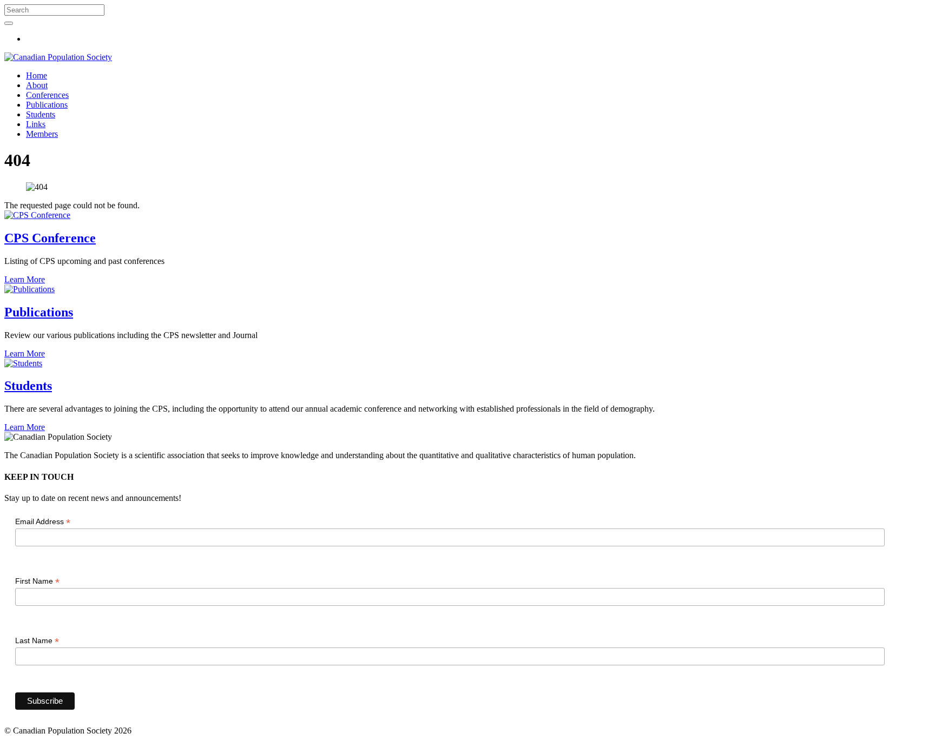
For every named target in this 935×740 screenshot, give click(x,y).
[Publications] (29, 289)
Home (36, 75)
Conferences (47, 95)
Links (35, 124)
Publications (47, 104)
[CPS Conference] (37, 215)
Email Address (42, 522)
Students (40, 114)
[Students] (23, 363)
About (37, 85)
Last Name (37, 641)
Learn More (24, 279)
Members (42, 133)
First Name (37, 581)
